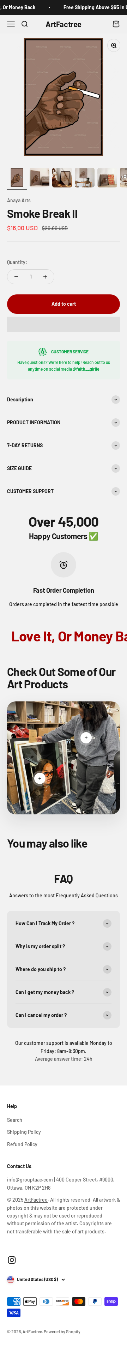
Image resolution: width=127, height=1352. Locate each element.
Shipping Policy (24, 1132)
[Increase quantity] (45, 277)
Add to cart (64, 304)
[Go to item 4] (85, 179)
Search (14, 1120)
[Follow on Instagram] (12, 1260)
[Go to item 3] (62, 179)
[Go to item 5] (107, 179)
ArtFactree (36, 1200)
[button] (63, 324)
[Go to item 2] (39, 179)
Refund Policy (22, 1144)
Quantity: (17, 262)
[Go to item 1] (17, 179)
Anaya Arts (19, 200)
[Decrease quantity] (16, 277)
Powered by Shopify (62, 1331)
